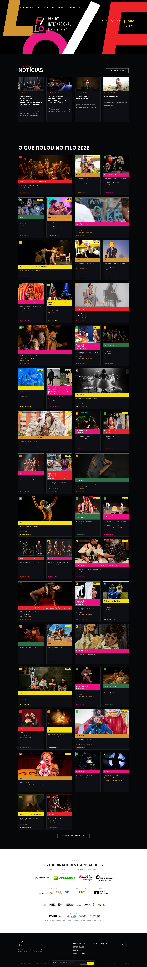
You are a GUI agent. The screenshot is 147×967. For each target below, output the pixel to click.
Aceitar (90, 963)
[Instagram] (118, 944)
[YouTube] (127, 944)
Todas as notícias (117, 70)
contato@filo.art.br (101, 944)
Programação (79, 944)
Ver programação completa (73, 836)
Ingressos (77, 950)
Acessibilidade (79, 953)
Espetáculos (78, 947)
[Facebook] (122, 944)
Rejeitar (83, 963)
